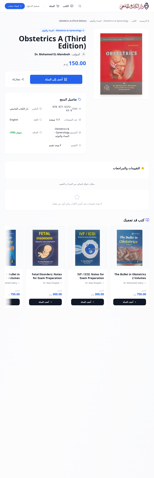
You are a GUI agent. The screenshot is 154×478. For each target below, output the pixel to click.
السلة (52, 6)
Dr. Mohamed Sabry (133, 282)
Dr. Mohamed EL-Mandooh (52, 54)
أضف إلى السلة (54, 79)
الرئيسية (143, 20)
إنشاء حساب (13, 6)
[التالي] (7, 268)
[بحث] (80, 6)
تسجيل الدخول (33, 6)
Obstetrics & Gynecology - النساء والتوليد (108, 20)
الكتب (66, 6)
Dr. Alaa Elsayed (93, 282)
